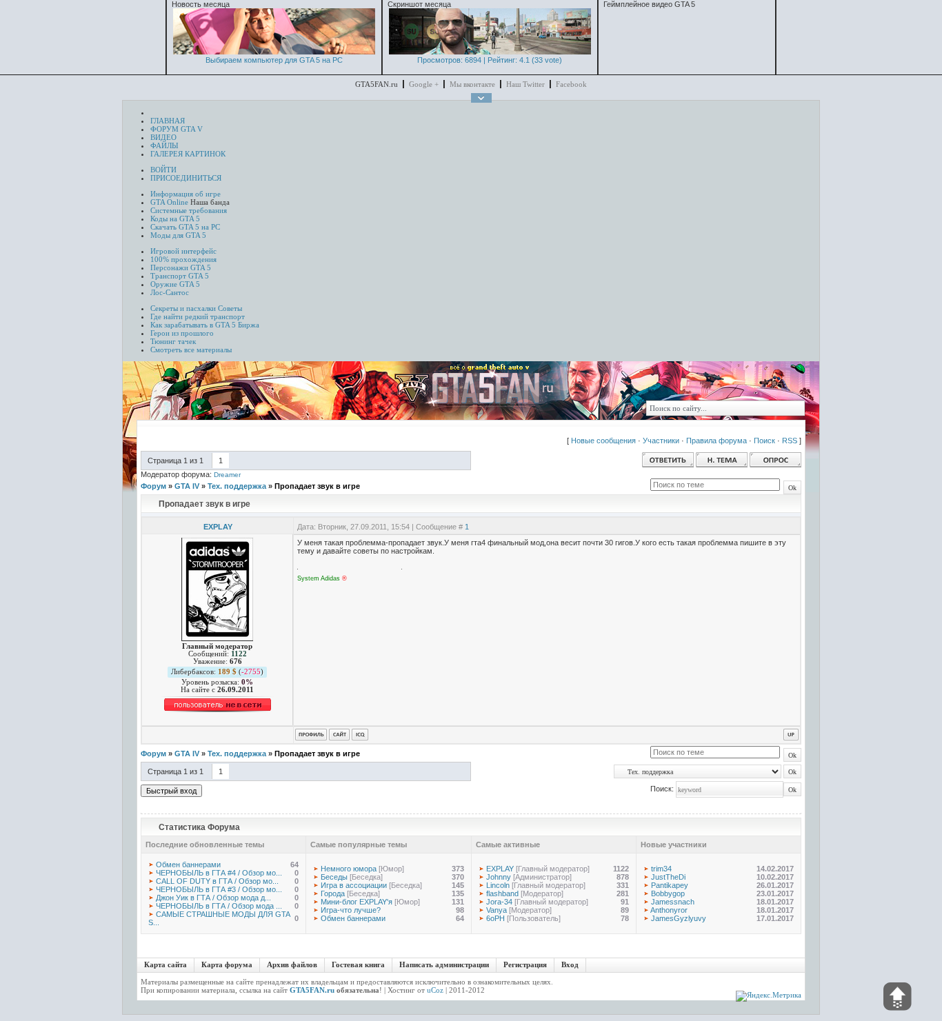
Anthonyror (669, 910)
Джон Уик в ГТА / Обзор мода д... (213, 897)
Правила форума (716, 440)
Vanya (496, 910)
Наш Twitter (525, 84)
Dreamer (227, 474)
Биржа (248, 325)
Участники (661, 440)
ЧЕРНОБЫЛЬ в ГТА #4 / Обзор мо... (219, 873)
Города (333, 893)
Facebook (571, 84)
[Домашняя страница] (339, 734)
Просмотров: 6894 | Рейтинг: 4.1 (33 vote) (489, 60)
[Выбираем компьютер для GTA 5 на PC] (274, 52)
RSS (789, 440)
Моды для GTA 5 (178, 235)
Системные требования (188, 210)
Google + (424, 84)
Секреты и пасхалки (183, 308)
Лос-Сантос (169, 292)
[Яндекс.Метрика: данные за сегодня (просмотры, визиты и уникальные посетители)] (768, 996)
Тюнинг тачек (173, 341)
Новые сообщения (603, 440)
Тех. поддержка (237, 486)
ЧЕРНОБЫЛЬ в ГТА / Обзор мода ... (219, 906)
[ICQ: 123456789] (360, 734)
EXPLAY (217, 527)
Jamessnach (672, 902)
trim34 (661, 869)
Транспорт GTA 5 (179, 276)
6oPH (495, 918)
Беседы (334, 877)
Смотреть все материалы (191, 349)
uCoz (435, 990)
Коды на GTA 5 (175, 218)
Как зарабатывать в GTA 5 (193, 325)
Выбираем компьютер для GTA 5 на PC (274, 60)
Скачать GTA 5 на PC (185, 227)
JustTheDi (668, 877)
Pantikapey (669, 885)
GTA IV (186, 486)
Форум (153, 486)
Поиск (764, 440)
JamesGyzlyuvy (678, 918)
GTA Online (169, 202)
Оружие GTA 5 (175, 284)
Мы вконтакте (472, 84)
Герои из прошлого (182, 333)
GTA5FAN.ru (312, 990)
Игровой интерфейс (183, 251)
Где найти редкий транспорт (197, 316)
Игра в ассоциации (354, 885)
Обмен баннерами (188, 864)
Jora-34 (499, 902)
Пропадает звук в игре (317, 486)
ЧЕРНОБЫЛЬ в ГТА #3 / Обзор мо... (219, 889)
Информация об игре (185, 194)
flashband (502, 893)
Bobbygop (668, 893)
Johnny (498, 877)
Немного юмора (349, 869)
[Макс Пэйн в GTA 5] (490, 52)
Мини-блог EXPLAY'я (356, 902)
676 (236, 661)
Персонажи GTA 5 (180, 267)
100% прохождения (183, 259)
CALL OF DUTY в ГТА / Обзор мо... (217, 881)
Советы (230, 308)
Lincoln (498, 885)
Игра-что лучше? (351, 910)
